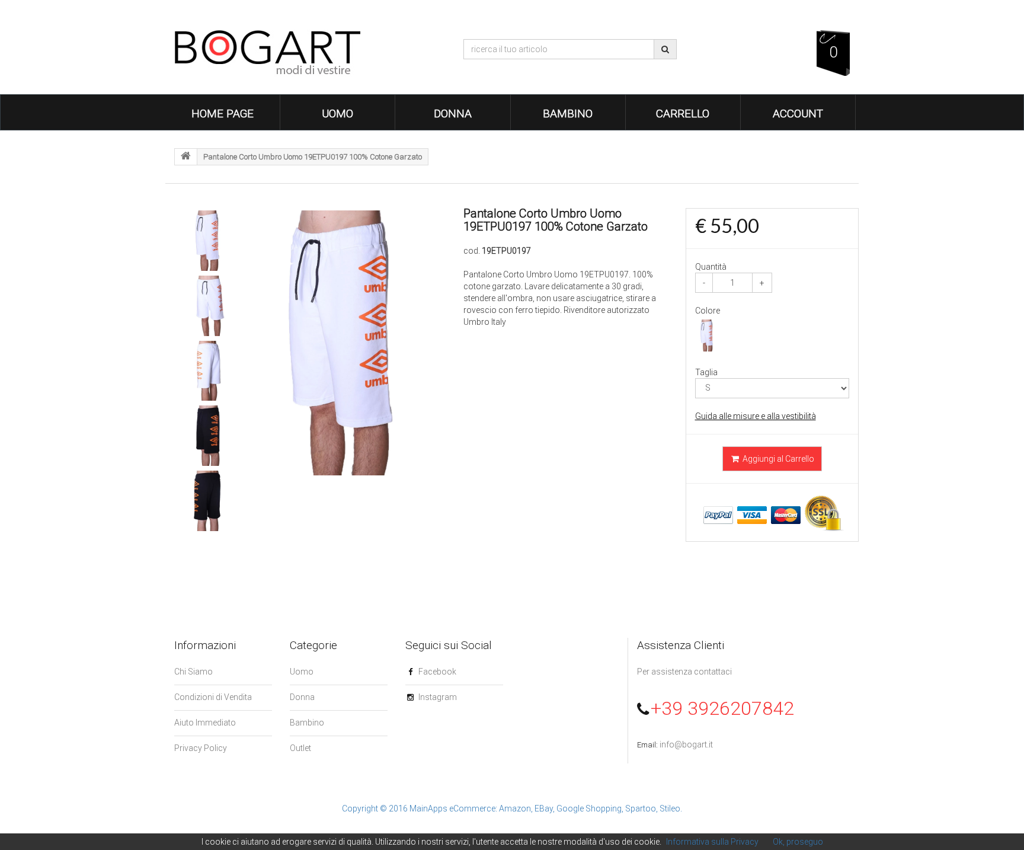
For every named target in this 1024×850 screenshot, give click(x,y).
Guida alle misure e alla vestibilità (755, 416)
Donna (453, 113)
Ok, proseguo (798, 841)
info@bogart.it (686, 744)
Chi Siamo (193, 671)
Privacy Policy (200, 748)
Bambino (568, 113)
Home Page (222, 113)
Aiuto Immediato (205, 722)
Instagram (437, 697)
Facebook (437, 671)
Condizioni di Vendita (213, 697)
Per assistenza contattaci (684, 671)
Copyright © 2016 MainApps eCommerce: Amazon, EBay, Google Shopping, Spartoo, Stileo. (512, 808)
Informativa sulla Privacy (712, 841)
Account (798, 113)
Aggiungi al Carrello (777, 459)
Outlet (300, 748)
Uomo (337, 113)
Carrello (682, 113)
